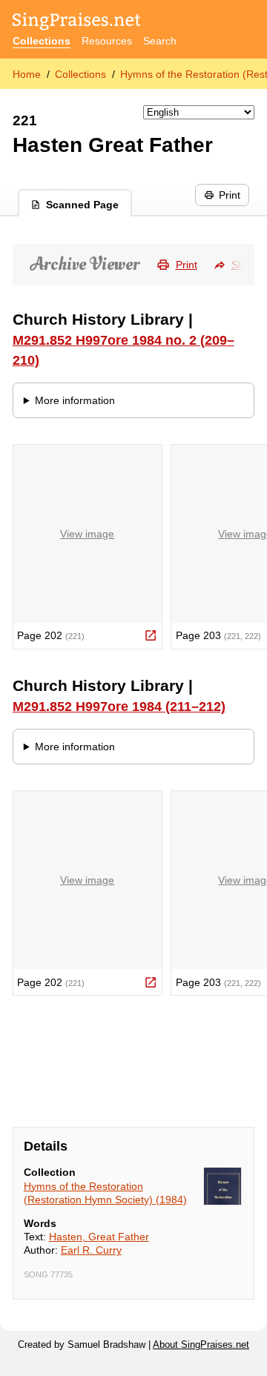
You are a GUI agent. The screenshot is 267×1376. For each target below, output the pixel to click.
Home (27, 74)
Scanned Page (82, 205)
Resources (107, 41)
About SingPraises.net (201, 1345)
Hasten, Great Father (99, 1237)
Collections (41, 41)
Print (229, 195)
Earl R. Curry (91, 1250)
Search (160, 41)
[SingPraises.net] (77, 22)
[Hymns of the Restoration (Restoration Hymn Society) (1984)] (222, 1186)
